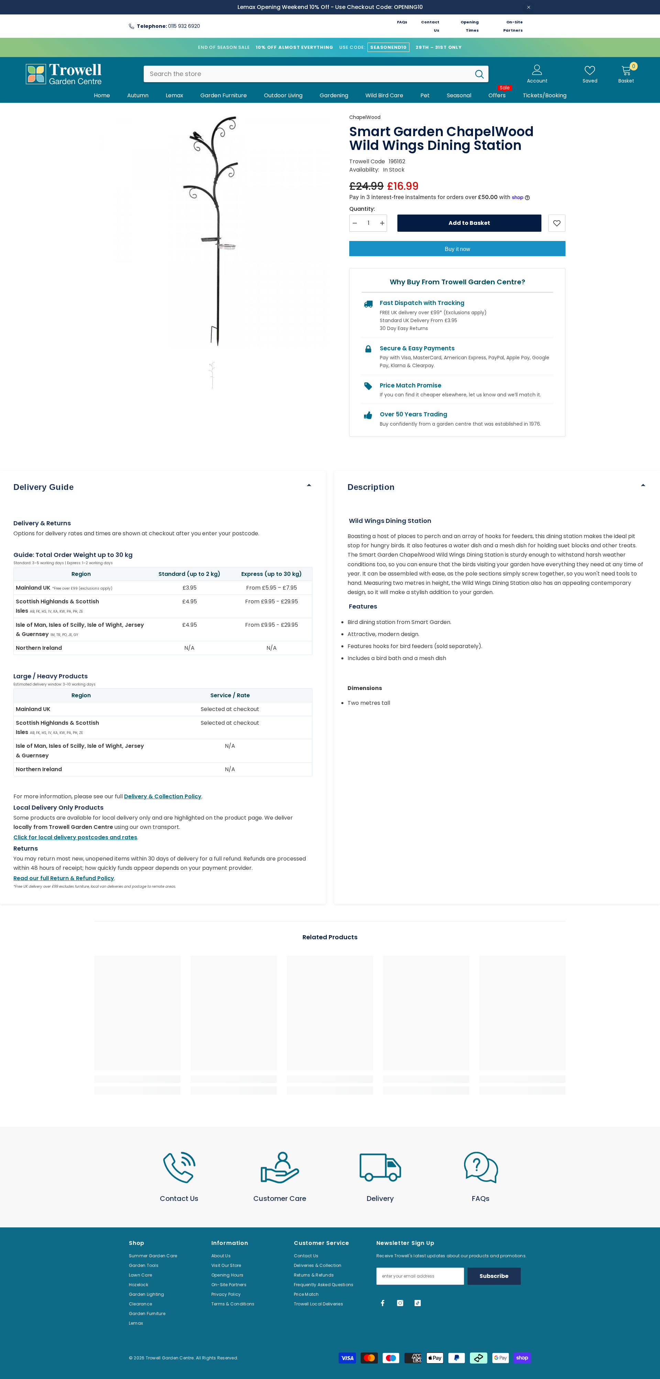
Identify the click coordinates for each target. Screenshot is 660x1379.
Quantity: (362, 209)
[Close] (529, 7)
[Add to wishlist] (556, 223)
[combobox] (307, 74)
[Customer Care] (280, 1167)
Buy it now (457, 249)
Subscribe (494, 1276)
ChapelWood (365, 117)
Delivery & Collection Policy (162, 796)
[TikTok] (417, 1303)
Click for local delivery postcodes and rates (75, 837)
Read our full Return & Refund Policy (63, 878)
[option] (212, 230)
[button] (212, 375)
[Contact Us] (179, 1167)
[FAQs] (481, 1167)
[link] (137, 1079)
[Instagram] (400, 1303)
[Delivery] (380, 1167)
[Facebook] (382, 1303)
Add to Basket (469, 223)
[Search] (316, 74)
